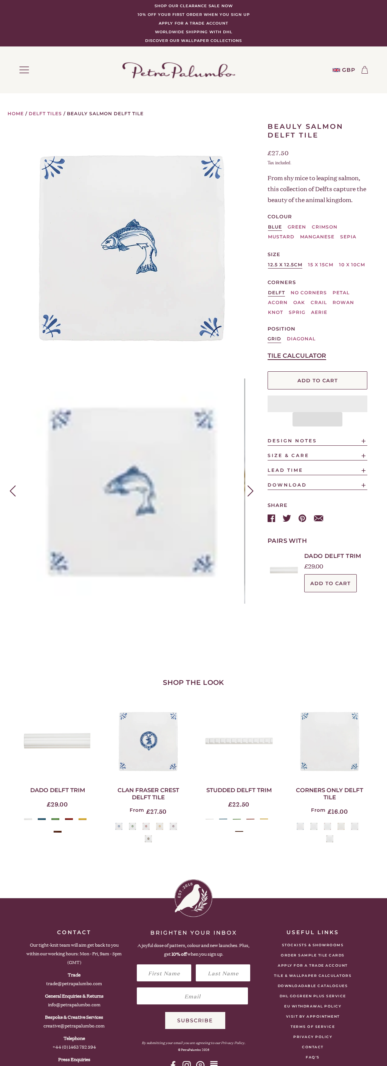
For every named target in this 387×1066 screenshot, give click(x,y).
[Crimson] (69, 819)
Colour (280, 216)
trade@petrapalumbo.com (74, 983)
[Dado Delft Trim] (57, 741)
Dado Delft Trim (332, 555)
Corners (282, 282)
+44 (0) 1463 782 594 (74, 1047)
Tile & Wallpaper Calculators (312, 975)
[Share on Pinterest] (303, 517)
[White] (28, 819)
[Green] (55, 819)
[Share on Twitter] (288, 517)
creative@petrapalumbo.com (74, 1026)
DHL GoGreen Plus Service (313, 996)
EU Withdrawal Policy (312, 1006)
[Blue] (41, 819)
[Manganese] (173, 826)
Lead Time (285, 470)
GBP (348, 70)
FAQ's (313, 1057)
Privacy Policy (312, 1037)
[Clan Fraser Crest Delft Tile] (148, 741)
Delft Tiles (45, 113)
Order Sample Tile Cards (313, 955)
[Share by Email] (319, 517)
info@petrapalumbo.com (74, 1004)
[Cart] (365, 70)
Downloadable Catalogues (313, 986)
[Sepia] (57, 831)
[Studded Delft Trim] (239, 741)
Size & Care (288, 455)
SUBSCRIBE (195, 1020)
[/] (178, 70)
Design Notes (292, 440)
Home (16, 113)
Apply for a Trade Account (313, 965)
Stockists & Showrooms (313, 945)
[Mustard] (82, 819)
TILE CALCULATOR (297, 355)
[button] (317, 404)
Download (287, 485)
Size (274, 254)
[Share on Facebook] (272, 517)
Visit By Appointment (313, 1016)
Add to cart (330, 583)
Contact (313, 1047)
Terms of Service (313, 1026)
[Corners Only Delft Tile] (329, 741)
